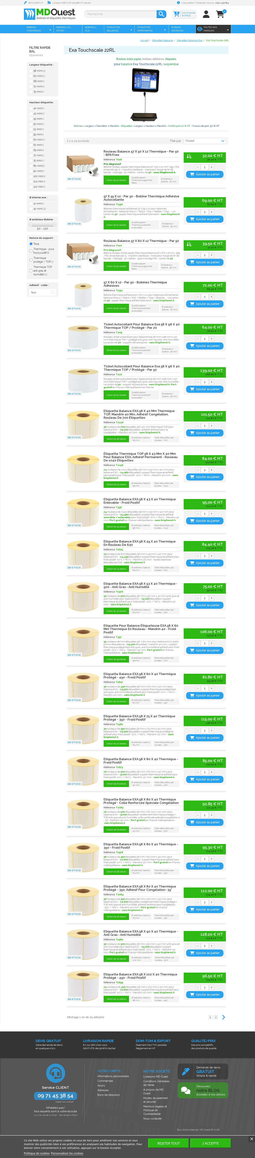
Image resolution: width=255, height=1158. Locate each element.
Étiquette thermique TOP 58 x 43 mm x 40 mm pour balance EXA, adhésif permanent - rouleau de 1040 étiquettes (141, 457)
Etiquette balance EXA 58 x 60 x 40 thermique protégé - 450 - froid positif (140, 675)
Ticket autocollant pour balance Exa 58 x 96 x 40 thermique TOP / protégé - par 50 (142, 368)
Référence (109, 159)
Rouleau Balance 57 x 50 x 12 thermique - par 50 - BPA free (141, 153)
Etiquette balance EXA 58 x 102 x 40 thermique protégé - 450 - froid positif (140, 976)
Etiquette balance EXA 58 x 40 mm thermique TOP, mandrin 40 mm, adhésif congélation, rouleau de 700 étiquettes (139, 414)
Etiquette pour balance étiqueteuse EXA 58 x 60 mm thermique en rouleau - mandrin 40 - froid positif (141, 629)
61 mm (38, 144)
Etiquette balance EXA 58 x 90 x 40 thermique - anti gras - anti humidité (141, 933)
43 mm (39, 113)
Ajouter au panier (208, 174)
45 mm (38, 118)
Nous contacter (152, 1118)
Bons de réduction (108, 1094)
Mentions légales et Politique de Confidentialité (155, 1110)
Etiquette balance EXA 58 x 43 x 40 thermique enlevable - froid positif (140, 500)
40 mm (38, 108)
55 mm (38, 134)
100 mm (39, 176)
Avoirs (101, 1085)
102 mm (39, 181)
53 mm (38, 129)
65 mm (38, 150)
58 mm (39, 70)
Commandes (105, 1080)
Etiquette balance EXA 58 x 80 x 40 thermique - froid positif (141, 760)
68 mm (39, 81)
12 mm (38, 203)
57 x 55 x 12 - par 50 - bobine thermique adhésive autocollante (141, 197)
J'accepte (211, 1143)
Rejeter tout (168, 1143)
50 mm (38, 123)
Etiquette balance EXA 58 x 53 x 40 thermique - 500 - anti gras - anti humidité (141, 585)
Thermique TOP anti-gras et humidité (42, 270)
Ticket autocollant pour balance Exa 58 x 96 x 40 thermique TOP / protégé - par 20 (142, 325)
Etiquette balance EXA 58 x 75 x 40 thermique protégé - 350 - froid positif (139, 717)
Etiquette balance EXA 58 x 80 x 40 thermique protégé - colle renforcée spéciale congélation (141, 801)
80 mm (39, 165)
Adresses (103, 1090)
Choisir (190, 141)
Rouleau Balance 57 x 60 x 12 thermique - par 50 (141, 241)
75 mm (38, 91)
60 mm (39, 75)
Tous (36, 243)
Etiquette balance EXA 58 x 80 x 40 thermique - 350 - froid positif (141, 845)
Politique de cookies (37, 1153)
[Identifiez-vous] (206, 16)
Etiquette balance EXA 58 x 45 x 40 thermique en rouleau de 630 (140, 543)
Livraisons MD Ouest (155, 1076)
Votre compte (109, 1071)
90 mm (38, 171)
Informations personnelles (113, 1076)
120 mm (39, 186)
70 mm (39, 86)
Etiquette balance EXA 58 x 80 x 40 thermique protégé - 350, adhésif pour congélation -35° (140, 888)
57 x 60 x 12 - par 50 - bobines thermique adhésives (135, 283)
